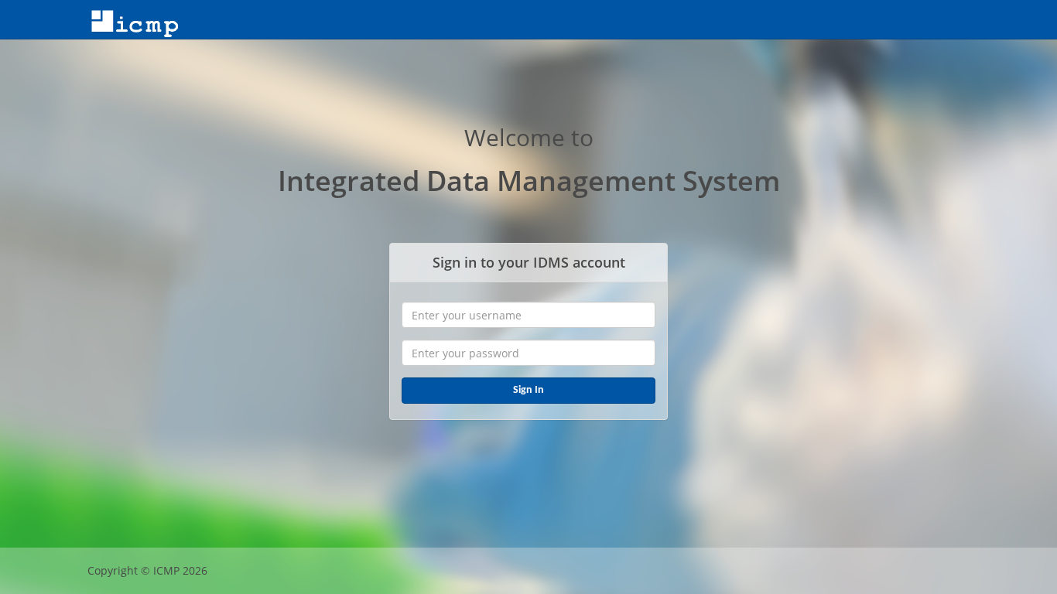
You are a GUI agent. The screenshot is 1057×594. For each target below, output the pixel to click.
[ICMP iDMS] (133, 19)
